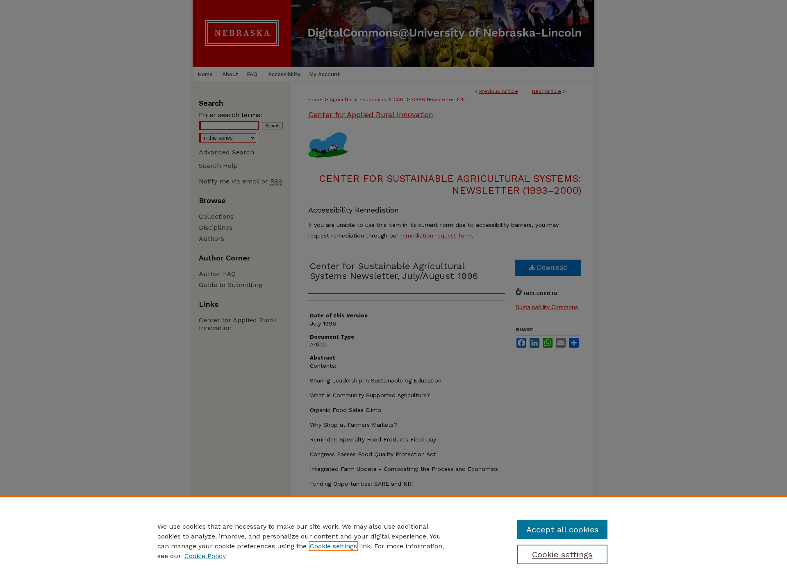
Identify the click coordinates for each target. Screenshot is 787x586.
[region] (393, 541)
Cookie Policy (205, 556)
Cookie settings (333, 546)
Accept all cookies (562, 529)
